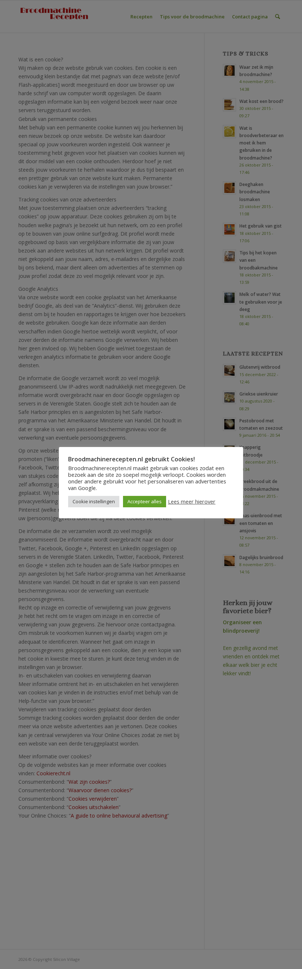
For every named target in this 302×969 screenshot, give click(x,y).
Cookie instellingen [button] (94, 501)
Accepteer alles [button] (144, 501)
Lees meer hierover (191, 501)
